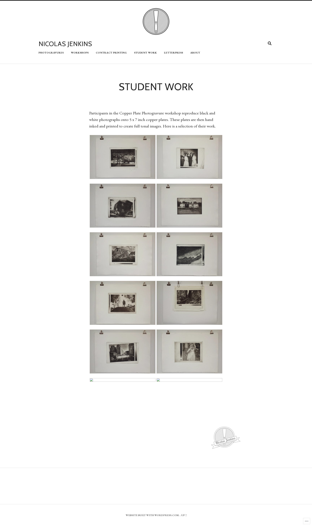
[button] (122, 157)
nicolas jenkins (65, 44)
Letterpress (173, 52)
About (195, 52)
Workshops (80, 52)
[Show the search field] (269, 43)
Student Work (145, 52)
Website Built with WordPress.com (152, 515)
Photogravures (51, 52)
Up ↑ (184, 515)
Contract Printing (111, 52)
